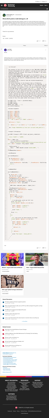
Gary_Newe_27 (14, 338)
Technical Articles (11, 384)
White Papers (24, 383)
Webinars (24, 387)
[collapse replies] (1, 49)
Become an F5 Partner (11, 398)
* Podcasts (5, 367)
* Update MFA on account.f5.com (10, 364)
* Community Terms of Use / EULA (10, 359)
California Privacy (24, 411)
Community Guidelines (11, 387)
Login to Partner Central (11, 399)
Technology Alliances (11, 397)
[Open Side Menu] (1, 5)
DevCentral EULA (11, 388)
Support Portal (37, 387)
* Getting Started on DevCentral (9, 357)
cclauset (12, 330)
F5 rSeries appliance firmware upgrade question (15, 301)
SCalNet (12, 303)
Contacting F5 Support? (8, 354)
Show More (25, 321)
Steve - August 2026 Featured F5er (35, 267)
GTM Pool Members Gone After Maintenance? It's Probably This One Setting (21, 333)
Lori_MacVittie (13, 342)
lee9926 (12, 311)
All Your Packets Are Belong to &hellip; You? (14, 341)
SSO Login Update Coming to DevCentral (12, 289)
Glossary (24, 384)
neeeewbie (13, 307)
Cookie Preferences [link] (24, 413)
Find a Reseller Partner (11, 396)
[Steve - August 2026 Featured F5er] (36, 259)
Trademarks (10, 411)
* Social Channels (6, 368)
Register (41, 5)
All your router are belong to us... (12, 337)
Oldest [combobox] (46, 45)
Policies (14, 411)
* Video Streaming (6, 370)
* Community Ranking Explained (9, 360)
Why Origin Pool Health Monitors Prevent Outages (16, 329)
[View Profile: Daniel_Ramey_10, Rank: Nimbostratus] (4, 15)
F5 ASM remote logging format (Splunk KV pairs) (15, 309)
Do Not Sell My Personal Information (34, 411)
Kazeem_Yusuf (14, 319)
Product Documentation (24, 382)
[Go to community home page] (9, 5)
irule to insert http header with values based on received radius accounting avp (22, 317)
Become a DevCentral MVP (11, 391)
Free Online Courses (24, 388)
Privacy (18, 411)
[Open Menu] (47, 9)
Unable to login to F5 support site (12, 313)
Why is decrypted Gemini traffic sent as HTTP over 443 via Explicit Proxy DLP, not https (23, 305)
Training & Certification (24, 389)
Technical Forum (5, 8)
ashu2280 (13, 315)
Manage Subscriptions (38, 382)
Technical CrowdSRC (11, 386)
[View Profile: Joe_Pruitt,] (5, 50)
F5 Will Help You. (9, 352)
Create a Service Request (37, 384)
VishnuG (12, 334)
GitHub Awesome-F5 (7, 372)
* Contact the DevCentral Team (9, 363)
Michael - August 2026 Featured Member (12, 267)
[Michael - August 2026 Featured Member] (12, 259)
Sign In (45, 5)
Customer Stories (24, 386)
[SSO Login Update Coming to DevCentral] (12, 281)
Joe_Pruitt (9, 49)
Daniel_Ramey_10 (10, 14)
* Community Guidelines (8, 358)
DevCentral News (5, 269)
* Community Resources (8, 362)
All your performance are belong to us (13, 345)
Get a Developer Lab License (11, 389)
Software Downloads (37, 386)
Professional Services (37, 383)
